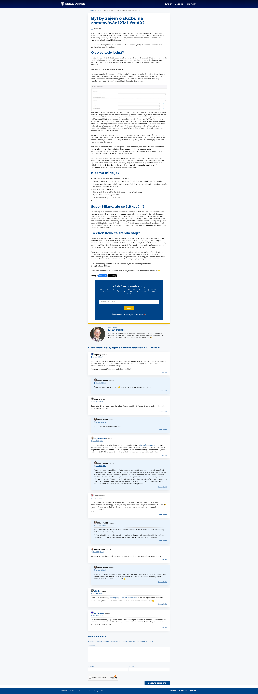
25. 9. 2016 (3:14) (97, 498)
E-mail (132, 666)
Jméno (91, 666)
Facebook (102, 276)
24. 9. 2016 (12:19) (101, 466)
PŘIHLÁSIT (129, 308)
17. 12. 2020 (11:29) (98, 615)
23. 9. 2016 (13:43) (101, 422)
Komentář (92, 646)
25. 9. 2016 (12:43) (101, 525)
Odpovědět (162, 372)
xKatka (97, 591)
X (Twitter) (112, 276)
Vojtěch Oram (100, 438)
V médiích (179, 4)
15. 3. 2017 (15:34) (98, 593)
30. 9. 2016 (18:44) (98, 552)
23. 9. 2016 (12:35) (98, 357)
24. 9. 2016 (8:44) (98, 441)
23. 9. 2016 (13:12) (98, 401)
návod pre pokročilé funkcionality (123, 598)
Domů (92, 10)
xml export (99, 613)
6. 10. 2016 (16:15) (101, 570)
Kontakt (191, 4)
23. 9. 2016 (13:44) (101, 383)
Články (168, 4)
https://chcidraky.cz (148, 445)
